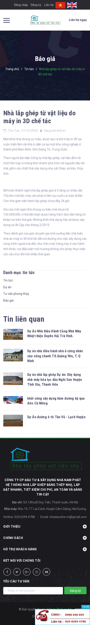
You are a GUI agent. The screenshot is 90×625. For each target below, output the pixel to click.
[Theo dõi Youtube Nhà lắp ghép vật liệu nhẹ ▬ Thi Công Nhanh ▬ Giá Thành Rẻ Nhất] (46, 572)
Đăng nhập (21, 5)
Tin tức (8, 280)
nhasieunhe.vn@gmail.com (68, 517)
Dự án (7, 287)
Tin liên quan (24, 319)
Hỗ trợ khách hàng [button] (20, 549)
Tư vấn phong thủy (16, 293)
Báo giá (8, 300)
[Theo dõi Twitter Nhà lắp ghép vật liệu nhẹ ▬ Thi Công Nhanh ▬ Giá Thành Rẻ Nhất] (17, 572)
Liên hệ (49, 5)
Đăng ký (36, 5)
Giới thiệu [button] (11, 526)
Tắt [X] (85, 606)
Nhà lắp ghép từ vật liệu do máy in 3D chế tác (39, 117)
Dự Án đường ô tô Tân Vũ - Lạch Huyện (56, 417)
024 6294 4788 (24, 517)
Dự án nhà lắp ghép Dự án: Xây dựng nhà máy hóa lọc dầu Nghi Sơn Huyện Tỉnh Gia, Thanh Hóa (54, 380)
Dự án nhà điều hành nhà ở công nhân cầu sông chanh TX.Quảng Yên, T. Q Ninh (55, 356)
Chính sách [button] (13, 538)
